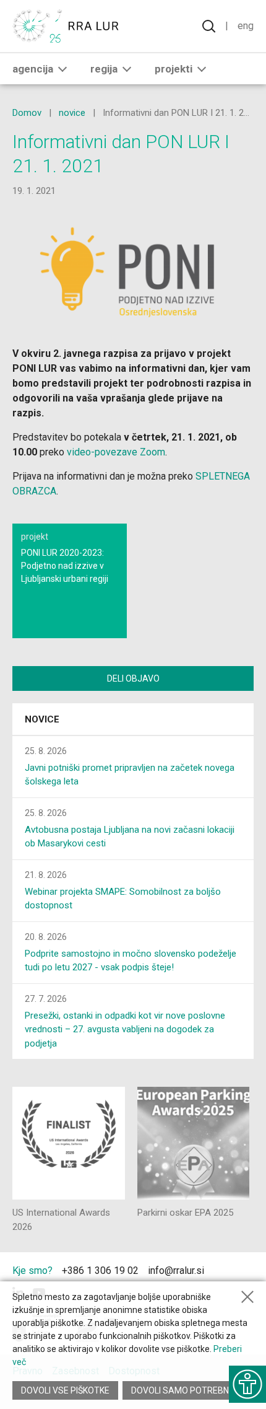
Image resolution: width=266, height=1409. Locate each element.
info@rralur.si (176, 1270)
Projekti (173, 69)
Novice (42, 719)
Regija (104, 69)
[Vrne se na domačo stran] (68, 26)
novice (72, 112)
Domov (26, 112)
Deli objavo (133, 678)
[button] (62, 68)
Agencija (32, 69)
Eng (246, 26)
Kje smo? (32, 1270)
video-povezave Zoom (116, 452)
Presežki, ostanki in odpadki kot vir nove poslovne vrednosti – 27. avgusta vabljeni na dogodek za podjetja (125, 1029)
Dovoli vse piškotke (65, 1390)
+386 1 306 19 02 (100, 1270)
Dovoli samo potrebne (182, 1390)
